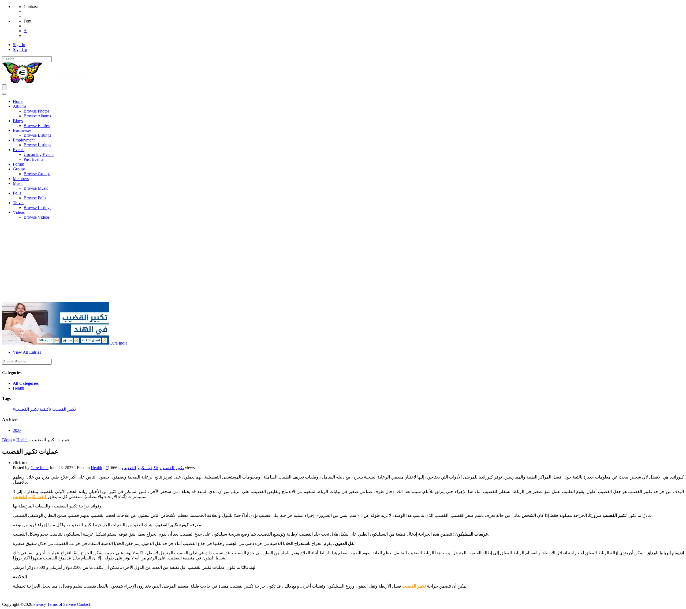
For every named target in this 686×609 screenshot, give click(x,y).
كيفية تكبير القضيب (30, 496)
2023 (17, 430)
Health (18, 388)
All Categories (26, 383)
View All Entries (27, 352)
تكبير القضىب (414, 586)
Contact (83, 604)
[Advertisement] (343, 261)
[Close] (4, 94)
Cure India (118, 343)
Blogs (7, 440)
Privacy (39, 604)
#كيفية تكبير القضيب (33, 409)
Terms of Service (61, 604)
